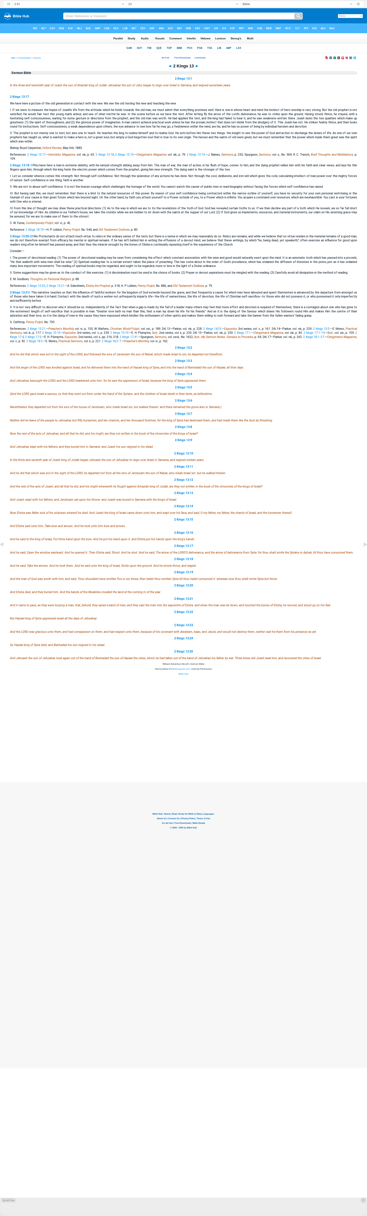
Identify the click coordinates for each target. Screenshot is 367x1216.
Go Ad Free (8, 1200)
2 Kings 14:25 (212, 329)
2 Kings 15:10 (51, 333)
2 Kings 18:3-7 (111, 341)
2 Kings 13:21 (55, 286)
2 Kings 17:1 (242, 333)
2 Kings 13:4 (183, 374)
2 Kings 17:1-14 (314, 333)
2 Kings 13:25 (183, 651)
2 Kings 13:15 (183, 519)
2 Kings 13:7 (183, 414)
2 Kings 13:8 (183, 427)
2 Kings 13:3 (183, 361)
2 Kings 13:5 (183, 387)
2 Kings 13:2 (183, 347)
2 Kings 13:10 (183, 453)
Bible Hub (183, 674)
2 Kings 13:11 (183, 466)
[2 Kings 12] (5, 553)
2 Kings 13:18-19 (22, 165)
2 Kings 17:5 (33, 337)
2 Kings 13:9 (183, 440)
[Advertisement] (183, 758)
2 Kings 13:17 (19, 97)
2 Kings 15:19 (119, 333)
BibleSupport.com (180, 669)
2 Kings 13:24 (183, 638)
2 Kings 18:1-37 (313, 337)
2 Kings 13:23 (183, 625)
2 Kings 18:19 (35, 229)
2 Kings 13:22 (183, 612)
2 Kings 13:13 (183, 493)
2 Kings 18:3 (34, 341)
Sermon (37, 58)
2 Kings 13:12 (183, 480)
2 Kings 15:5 (321, 329)
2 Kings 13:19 (124, 154)
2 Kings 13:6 (183, 400)
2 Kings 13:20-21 (21, 236)
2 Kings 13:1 (183, 78)
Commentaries (24, 58)
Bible (13, 58)
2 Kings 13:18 (105, 154)
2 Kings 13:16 (183, 532)
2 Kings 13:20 (36, 286)
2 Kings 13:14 (183, 506)
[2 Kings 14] (362, 553)
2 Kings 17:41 (129, 337)
